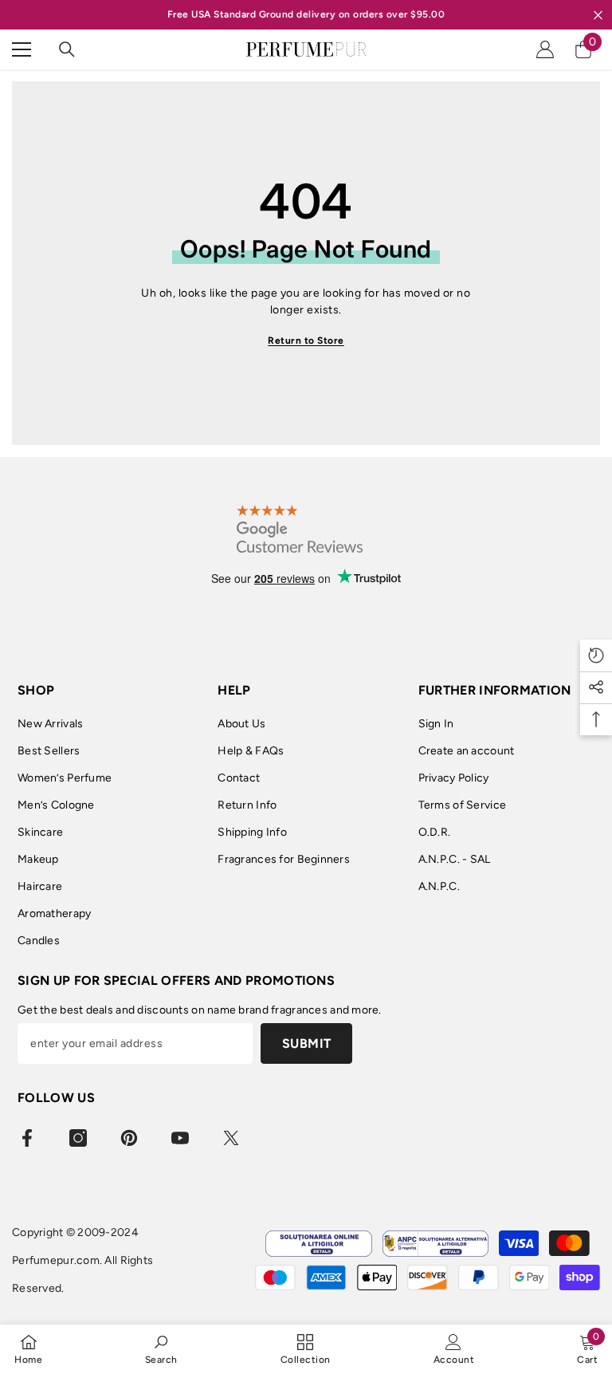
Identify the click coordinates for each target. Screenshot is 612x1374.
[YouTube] (180, 1138)
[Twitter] (231, 1138)
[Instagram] (78, 1138)
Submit (307, 1043)
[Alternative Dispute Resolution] (435, 1243)
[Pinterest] (129, 1138)
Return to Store (306, 340)
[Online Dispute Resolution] (318, 1243)
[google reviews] (299, 529)
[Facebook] (27, 1138)
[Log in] (545, 49)
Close (598, 15)
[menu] (21, 49)
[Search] (66, 49)
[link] (161, 1349)
